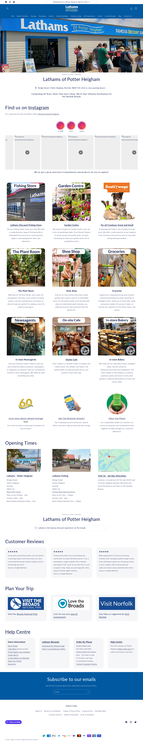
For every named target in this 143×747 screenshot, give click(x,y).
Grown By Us (13, 655)
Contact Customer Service (86, 664)
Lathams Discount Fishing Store (24, 184)
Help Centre (17, 631)
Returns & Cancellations (52, 711)
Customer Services (55, 715)
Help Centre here (124, 649)
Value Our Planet (117, 418)
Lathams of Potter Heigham (18, 739)
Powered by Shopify (32, 739)
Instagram (38, 107)
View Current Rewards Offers (54, 649)
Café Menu (12, 649)
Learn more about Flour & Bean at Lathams (70, 319)
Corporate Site (87, 711)
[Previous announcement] (45, 2)
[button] (7, 8)
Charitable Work (100, 711)
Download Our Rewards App (53, 646)
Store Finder (13, 646)
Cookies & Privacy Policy (71, 711)
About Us (38, 711)
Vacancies (12, 664)
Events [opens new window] (19, 652)
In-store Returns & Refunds (18, 658)
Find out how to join (70, 395)
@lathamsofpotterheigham (48, 114)
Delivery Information (71, 715)
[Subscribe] (88, 691)
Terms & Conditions (87, 715)
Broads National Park (27, 614)
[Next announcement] (97, 2)
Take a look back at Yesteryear (24, 395)
